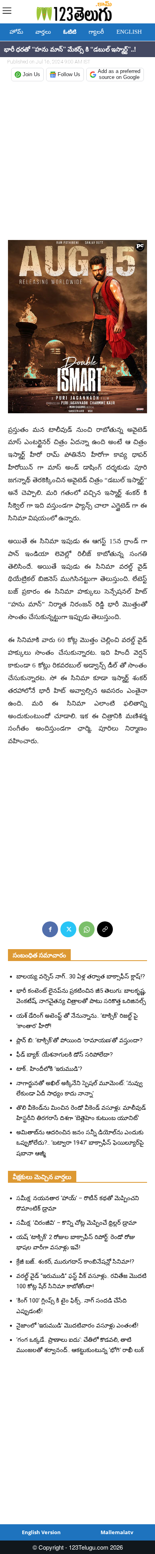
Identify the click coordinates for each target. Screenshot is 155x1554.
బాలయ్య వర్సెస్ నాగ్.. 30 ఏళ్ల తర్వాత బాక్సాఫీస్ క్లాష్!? (80, 976)
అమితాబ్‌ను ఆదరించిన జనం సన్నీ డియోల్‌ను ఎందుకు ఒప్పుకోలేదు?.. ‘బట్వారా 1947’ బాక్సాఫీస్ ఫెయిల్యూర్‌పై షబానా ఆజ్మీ (80, 1143)
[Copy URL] (105, 929)
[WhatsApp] (87, 929)
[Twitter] (68, 929)
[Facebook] (50, 929)
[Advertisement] (77, 161)
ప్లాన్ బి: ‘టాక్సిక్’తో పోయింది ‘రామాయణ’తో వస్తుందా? (79, 1040)
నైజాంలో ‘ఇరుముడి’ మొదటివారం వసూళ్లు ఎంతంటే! (77, 1325)
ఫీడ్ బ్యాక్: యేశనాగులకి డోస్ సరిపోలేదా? (64, 1054)
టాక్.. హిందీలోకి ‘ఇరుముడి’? (49, 1068)
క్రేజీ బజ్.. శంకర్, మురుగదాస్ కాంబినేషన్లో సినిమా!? (75, 1261)
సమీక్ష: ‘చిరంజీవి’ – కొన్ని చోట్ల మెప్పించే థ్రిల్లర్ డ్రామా (76, 1222)
